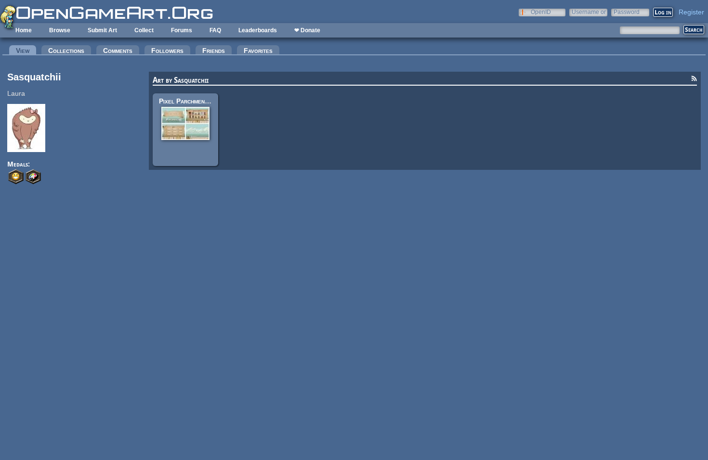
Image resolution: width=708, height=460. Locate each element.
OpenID (541, 12)
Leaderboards (257, 30)
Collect (144, 30)
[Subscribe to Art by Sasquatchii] (694, 80)
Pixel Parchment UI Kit (193, 101)
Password (627, 12)
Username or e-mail (589, 12)
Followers (167, 50)
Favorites (258, 50)
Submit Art (102, 30)
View (26, 50)
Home (23, 30)
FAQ (215, 30)
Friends (213, 50)
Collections (66, 50)
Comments (117, 50)
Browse (59, 30)
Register (691, 12)
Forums (181, 30)
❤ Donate (307, 30)
